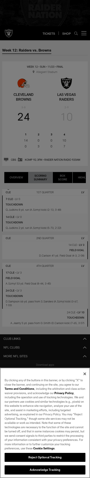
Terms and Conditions (19, 388)
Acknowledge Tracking (45, 469)
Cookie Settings (44, 448)
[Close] (85, 374)
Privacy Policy (64, 393)
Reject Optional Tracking (45, 457)
